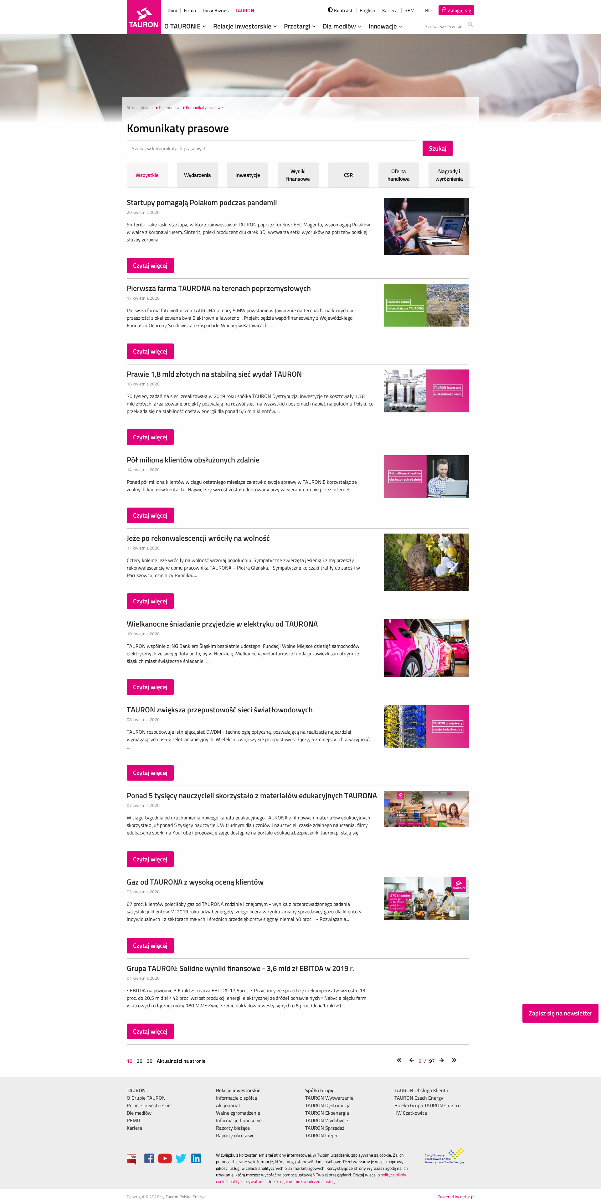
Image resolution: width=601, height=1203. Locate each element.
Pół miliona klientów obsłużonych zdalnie (193, 459)
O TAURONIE (183, 26)
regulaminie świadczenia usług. (307, 1181)
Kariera (390, 10)
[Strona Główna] (144, 17)
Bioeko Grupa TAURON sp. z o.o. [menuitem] (427, 1105)
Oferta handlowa (399, 175)
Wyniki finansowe (298, 175)
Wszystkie (147, 175)
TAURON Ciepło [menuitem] (321, 1135)
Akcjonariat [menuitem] (228, 1105)
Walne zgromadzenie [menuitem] (238, 1113)
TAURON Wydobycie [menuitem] (326, 1120)
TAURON (244, 10)
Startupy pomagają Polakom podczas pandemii (202, 202)
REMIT (411, 10)
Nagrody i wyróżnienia (449, 175)
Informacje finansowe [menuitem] (239, 1120)
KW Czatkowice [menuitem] (410, 1113)
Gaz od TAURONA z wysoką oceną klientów (195, 881)
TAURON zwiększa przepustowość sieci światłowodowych (220, 709)
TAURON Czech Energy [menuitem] (418, 1098)
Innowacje (383, 26)
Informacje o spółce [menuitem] (236, 1098)
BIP (428, 10)
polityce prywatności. (248, 1181)
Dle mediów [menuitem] (139, 1113)
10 (130, 1061)
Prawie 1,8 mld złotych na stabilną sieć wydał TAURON (214, 373)
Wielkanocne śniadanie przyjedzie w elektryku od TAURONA (222, 623)
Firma (190, 10)
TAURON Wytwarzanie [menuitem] (329, 1098)
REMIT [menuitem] (134, 1120)
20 (139, 1061)
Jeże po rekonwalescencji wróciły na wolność (198, 538)
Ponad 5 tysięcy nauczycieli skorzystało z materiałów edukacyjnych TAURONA (252, 795)
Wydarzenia (197, 175)
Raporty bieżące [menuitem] (233, 1128)
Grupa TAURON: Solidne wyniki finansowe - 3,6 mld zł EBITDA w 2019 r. (241, 968)
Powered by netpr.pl (456, 1196)
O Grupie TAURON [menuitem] (146, 1098)
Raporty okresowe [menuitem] (235, 1135)
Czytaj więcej (150, 265)
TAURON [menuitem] (136, 1090)
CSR (348, 175)
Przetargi (298, 26)
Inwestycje (247, 175)
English (367, 10)
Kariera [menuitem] (134, 1128)
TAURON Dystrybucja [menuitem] (328, 1105)
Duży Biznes (216, 10)
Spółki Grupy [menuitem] (319, 1090)
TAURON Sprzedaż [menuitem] (324, 1128)
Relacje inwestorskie (243, 26)
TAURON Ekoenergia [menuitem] (327, 1113)
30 (149, 1061)
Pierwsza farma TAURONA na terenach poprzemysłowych (219, 288)
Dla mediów (340, 26)
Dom (172, 10)
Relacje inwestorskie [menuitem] (149, 1105)
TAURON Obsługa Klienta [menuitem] (421, 1090)
